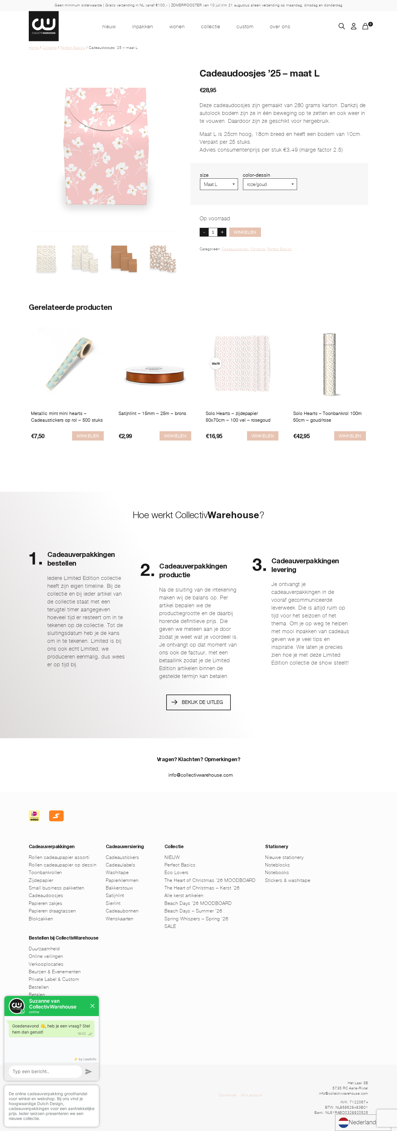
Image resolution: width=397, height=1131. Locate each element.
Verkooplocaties (46, 964)
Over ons (280, 26)
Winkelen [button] (88, 436)
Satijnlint (115, 895)
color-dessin (256, 175)
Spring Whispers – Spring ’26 (196, 919)
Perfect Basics (72, 48)
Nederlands (364, 1122)
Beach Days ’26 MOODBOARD (198, 903)
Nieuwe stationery (284, 857)
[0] (365, 28)
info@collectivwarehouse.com (201, 775)
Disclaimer (228, 1095)
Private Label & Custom (54, 979)
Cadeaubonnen (122, 911)
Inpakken (142, 26)
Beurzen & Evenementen (55, 971)
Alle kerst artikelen (183, 895)
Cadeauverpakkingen (51, 847)
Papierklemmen (122, 880)
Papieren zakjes (45, 903)
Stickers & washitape (287, 880)
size (204, 175)
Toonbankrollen (45, 872)
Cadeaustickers (122, 857)
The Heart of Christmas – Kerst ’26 (202, 888)
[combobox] (363, 1122)
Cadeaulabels (121, 865)
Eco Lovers (176, 872)
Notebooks (277, 872)
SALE (170, 926)
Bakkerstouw (119, 888)
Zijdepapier (41, 880)
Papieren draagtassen (52, 911)
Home (34, 48)
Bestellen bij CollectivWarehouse (64, 938)
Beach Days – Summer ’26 (193, 911)
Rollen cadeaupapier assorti (59, 857)
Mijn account (252, 1095)
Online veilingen (46, 956)
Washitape (117, 872)
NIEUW (109, 26)
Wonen (177, 26)
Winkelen (245, 232)
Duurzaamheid (44, 948)
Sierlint (113, 903)
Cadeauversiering (125, 847)
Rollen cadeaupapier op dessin (62, 865)
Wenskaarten (120, 919)
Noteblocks (277, 865)
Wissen (251, 192)
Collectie (211, 26)
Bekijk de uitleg (202, 702)
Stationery (276, 847)
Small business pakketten (56, 888)
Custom (245, 26)
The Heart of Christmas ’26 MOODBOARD (210, 880)
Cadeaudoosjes (235, 249)
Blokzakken (41, 919)
